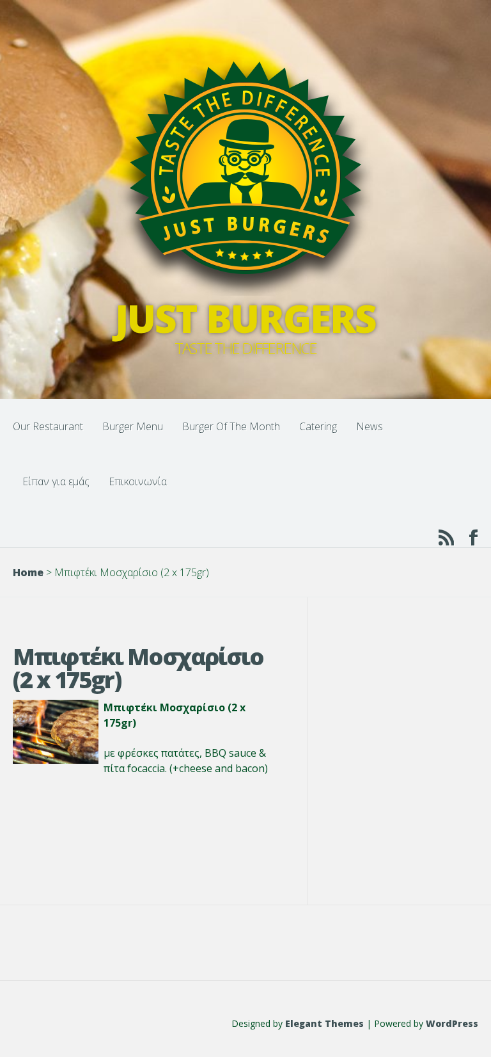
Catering (318, 426)
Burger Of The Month (231, 426)
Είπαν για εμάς (56, 481)
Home (28, 572)
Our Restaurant (48, 426)
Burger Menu (132, 426)
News (369, 426)
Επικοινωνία (138, 481)
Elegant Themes (324, 1023)
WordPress (452, 1023)
